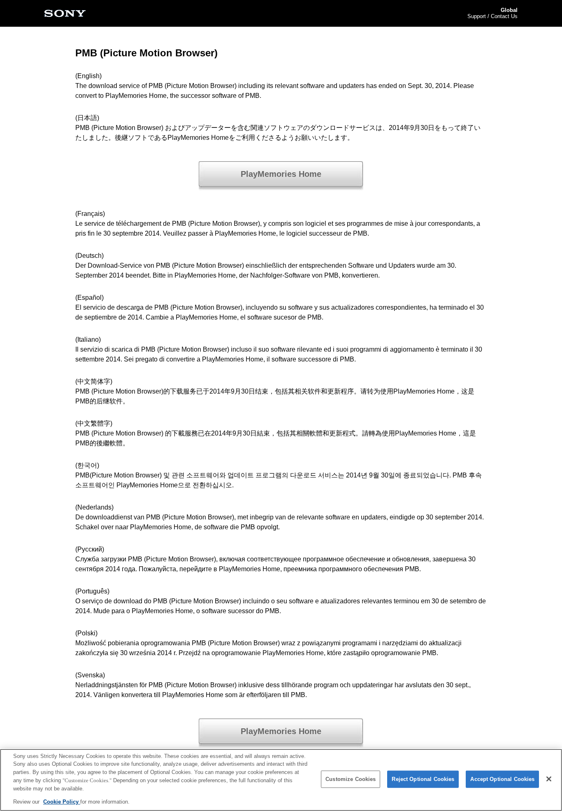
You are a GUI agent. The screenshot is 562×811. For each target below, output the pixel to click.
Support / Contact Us (492, 16)
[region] (281, 780)
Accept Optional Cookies (502, 779)
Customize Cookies (350, 779)
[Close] (549, 779)
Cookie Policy (61, 801)
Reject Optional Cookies (423, 779)
